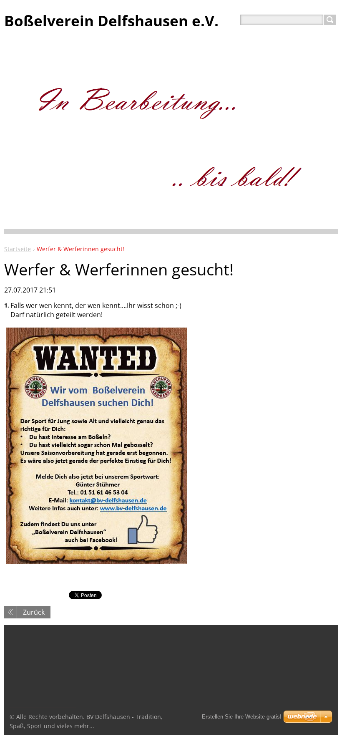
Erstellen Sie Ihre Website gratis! (242, 717)
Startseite (17, 249)
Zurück (34, 612)
